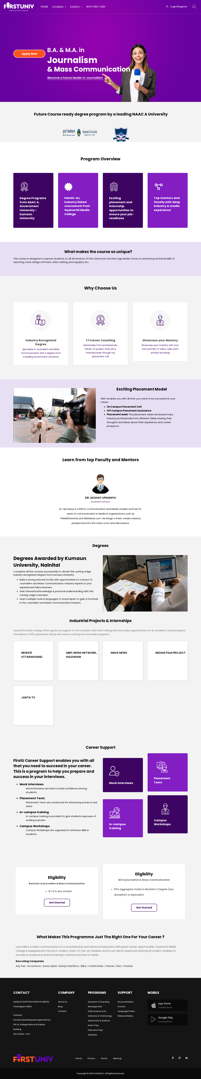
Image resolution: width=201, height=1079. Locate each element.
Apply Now (29, 54)
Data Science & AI (97, 1011)
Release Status (125, 1015)
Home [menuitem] (44, 6)
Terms (104, 1058)
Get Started (57, 902)
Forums (121, 1006)
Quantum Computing (98, 1001)
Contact (62, 1011)
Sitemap (117, 1058)
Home (79, 1058)
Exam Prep (93, 1025)
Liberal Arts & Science (99, 1020)
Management (95, 1006)
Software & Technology (100, 1015)
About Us (62, 1001)
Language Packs (126, 1011)
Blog (60, 1006)
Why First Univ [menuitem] (96, 6)
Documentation (126, 1001)
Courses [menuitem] (57, 7)
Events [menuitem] (74, 7)
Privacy (91, 1058)
